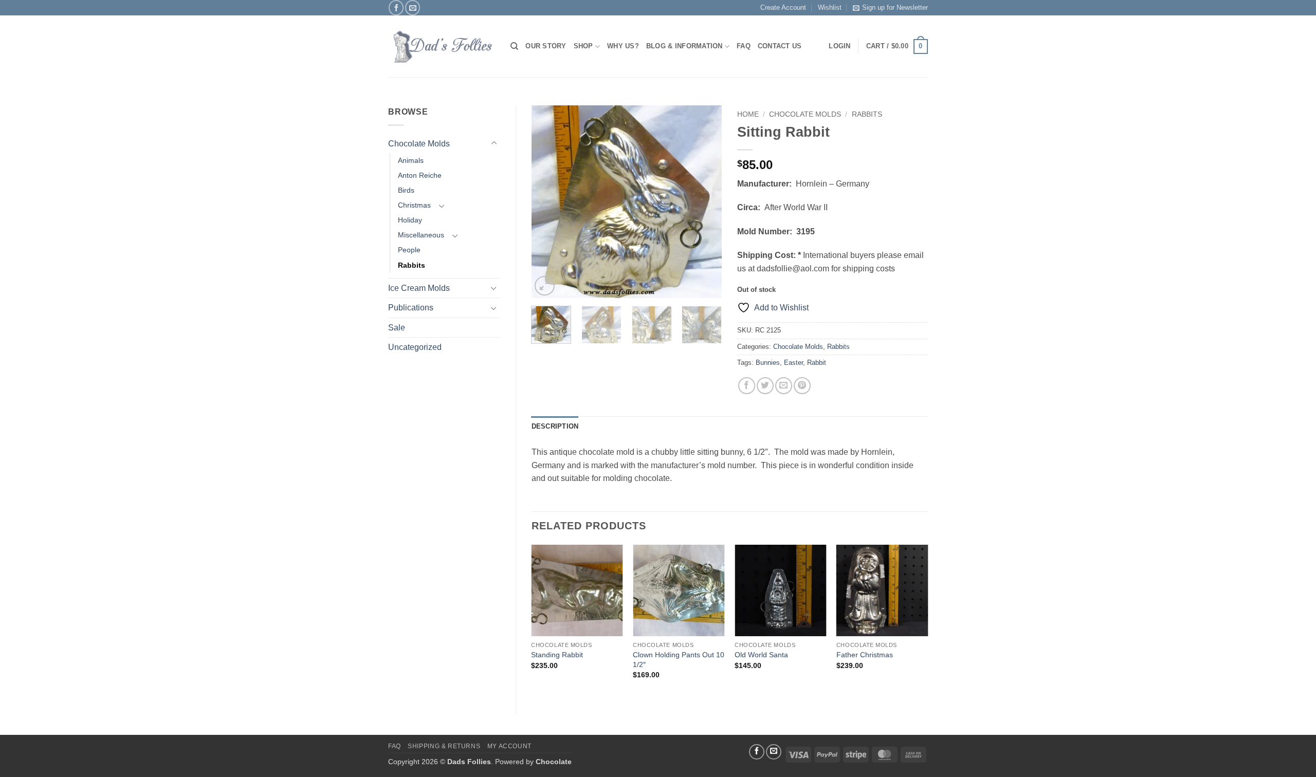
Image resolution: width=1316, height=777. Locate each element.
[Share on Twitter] (765, 385)
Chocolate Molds (419, 143)
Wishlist (830, 7)
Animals (411, 160)
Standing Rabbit (557, 655)
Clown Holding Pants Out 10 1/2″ (678, 660)
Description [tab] (555, 426)
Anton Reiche (420, 175)
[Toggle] (494, 143)
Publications (410, 307)
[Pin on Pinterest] (802, 385)
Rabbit (816, 362)
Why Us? (623, 46)
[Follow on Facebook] (396, 7)
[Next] (705, 201)
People (409, 250)
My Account (509, 746)
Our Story (545, 46)
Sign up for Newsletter (895, 7)
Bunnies (768, 362)
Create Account (783, 7)
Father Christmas (864, 655)
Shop (583, 46)
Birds (406, 190)
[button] (897, 46)
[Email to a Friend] (783, 385)
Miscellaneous (421, 235)
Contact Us (780, 46)
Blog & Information (684, 46)
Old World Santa (761, 655)
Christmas (414, 205)
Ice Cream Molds (419, 288)
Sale (396, 327)
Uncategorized (415, 347)
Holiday (410, 220)
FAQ (744, 46)
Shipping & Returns (444, 746)
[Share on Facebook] (746, 385)
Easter (793, 362)
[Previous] (548, 201)
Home (748, 114)
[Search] (514, 46)
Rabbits (411, 265)
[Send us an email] (412, 7)
